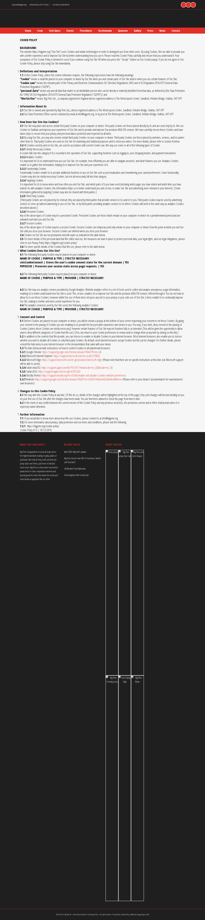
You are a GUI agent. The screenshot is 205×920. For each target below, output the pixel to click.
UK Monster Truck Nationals (75, 468)
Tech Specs (54, 30)
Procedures (86, 30)
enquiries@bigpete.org (19, 4)
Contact (176, 30)
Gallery (137, 30)
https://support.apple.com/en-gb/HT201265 (59, 371)
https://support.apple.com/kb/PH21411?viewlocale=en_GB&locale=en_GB (77, 368)
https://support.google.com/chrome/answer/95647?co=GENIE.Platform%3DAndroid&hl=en (78, 379)
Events (70, 30)
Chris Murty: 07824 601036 (60, 4)
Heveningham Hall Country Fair (76, 475)
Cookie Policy (125, 914)
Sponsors (123, 30)
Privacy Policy (116, 914)
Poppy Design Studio (143, 914)
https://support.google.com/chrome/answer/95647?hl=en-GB (71, 352)
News (162, 30)
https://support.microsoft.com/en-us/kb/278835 (77, 356)
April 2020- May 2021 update (75, 451)
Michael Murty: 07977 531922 (39, 4)
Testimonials (105, 30)
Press (150, 30)
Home (28, 30)
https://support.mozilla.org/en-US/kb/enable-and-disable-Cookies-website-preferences (84, 375)
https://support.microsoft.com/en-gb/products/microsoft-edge (72, 360)
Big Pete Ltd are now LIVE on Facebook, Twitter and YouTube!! (82, 460)
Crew (40, 30)
